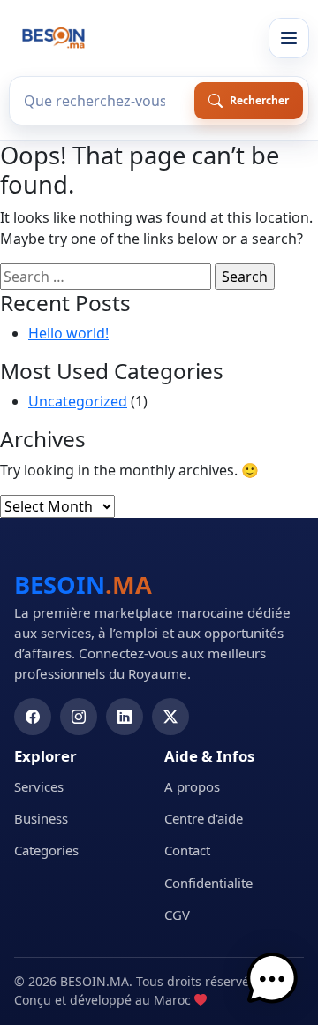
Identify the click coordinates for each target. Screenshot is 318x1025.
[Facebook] (32, 716)
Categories (46, 850)
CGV (177, 914)
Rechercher (259, 100)
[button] (272, 979)
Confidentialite (208, 883)
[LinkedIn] (124, 716)
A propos (192, 786)
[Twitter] (170, 716)
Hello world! (68, 333)
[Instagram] (78, 716)
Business (41, 818)
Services (39, 786)
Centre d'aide (203, 818)
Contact (187, 850)
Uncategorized (77, 401)
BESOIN (83, 584)
